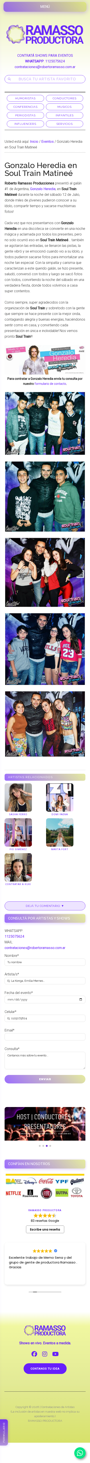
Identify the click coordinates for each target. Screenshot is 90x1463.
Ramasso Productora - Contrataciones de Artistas (45, 34)
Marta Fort (59, 849)
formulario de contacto (50, 383)
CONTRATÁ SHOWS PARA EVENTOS (45, 55)
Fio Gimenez (18, 849)
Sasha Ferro (18, 814)
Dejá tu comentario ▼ (45, 906)
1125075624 (55, 61)
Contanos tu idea (45, 1368)
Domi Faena (60, 814)
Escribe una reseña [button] (45, 1229)
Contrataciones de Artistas (57, 1407)
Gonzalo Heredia (42, 189)
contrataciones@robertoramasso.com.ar (45, 67)
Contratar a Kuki (18, 884)
